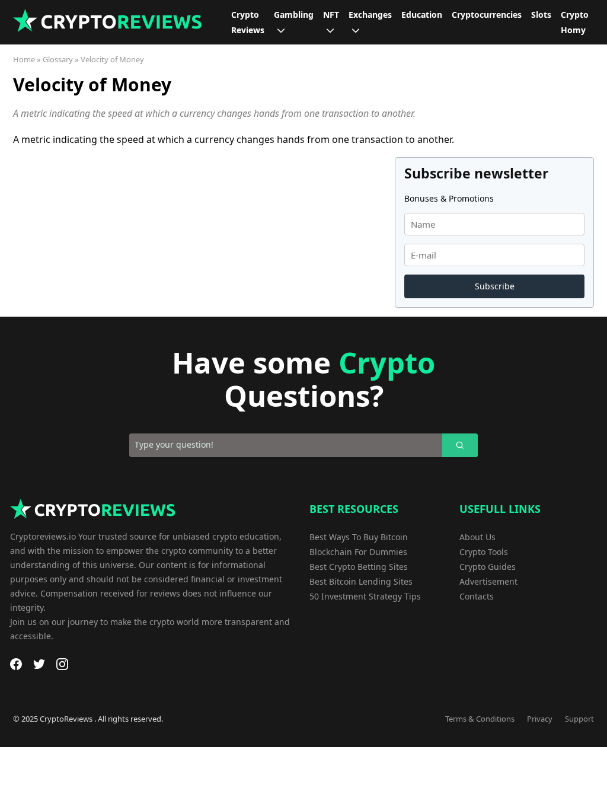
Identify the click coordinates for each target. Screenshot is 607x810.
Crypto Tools (483, 551)
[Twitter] (39, 664)
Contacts (476, 596)
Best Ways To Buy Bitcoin (358, 537)
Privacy (539, 718)
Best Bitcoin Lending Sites (361, 581)
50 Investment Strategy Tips (365, 596)
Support (579, 718)
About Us (477, 537)
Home (24, 59)
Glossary (58, 59)
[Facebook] (16, 664)
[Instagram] (62, 664)
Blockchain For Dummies (358, 551)
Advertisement (488, 581)
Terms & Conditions (480, 718)
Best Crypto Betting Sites (358, 566)
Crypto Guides (487, 566)
